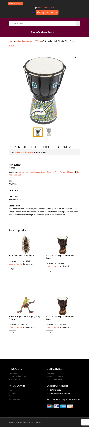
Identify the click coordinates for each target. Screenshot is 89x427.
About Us (12, 393)
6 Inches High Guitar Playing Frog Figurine (24, 317)
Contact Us (50, 373)
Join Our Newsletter (54, 379)
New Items (13, 373)
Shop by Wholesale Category (43, 32)
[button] (76, 58)
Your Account (14, 399)
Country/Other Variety (56, 172)
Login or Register (25, 152)
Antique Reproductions (24, 41)
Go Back (11, 46)
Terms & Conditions (54, 376)
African (39, 41)
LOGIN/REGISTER (15, 4)
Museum (71, 172)
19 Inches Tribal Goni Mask (21, 255)
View (12, 269)
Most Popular (14, 379)
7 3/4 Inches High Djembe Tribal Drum (61, 256)
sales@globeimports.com (61, 393)
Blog (10, 396)
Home (11, 41)
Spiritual (17, 175)
